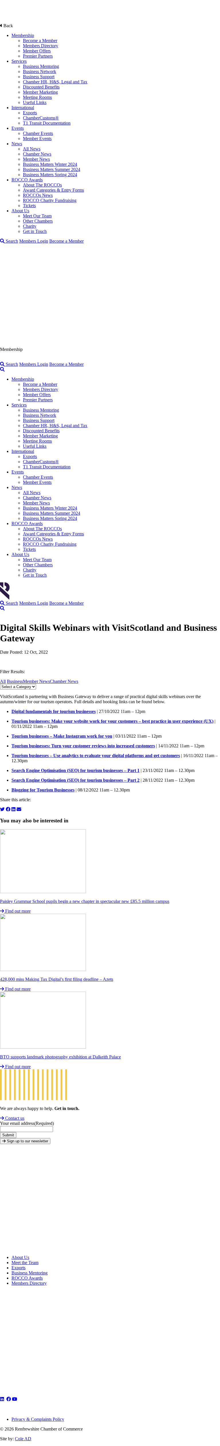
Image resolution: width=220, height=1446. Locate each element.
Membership (22, 35)
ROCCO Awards (27, 179)
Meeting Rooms (37, 97)
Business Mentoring (41, 66)
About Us (20, 210)
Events (17, 128)
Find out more (17, 911)
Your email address (27, 1123)
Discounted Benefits (41, 87)
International (22, 107)
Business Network (39, 71)
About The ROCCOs (42, 184)
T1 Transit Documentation (46, 123)
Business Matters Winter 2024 (50, 164)
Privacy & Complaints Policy (37, 1419)
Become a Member (40, 40)
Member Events (37, 138)
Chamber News (37, 154)
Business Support (38, 76)
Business (15, 681)
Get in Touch (35, 231)
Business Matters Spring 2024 (50, 174)
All (3, 681)
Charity (29, 226)
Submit (8, 1135)
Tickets (29, 205)
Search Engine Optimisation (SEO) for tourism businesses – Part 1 (75, 770)
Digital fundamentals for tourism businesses (53, 711)
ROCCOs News (38, 195)
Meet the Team (24, 1262)
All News (31, 148)
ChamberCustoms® (41, 117)
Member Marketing (40, 92)
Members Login (33, 241)
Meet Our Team (37, 215)
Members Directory (40, 45)
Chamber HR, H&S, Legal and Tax (55, 81)
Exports (30, 112)
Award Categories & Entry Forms (53, 190)
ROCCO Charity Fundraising (49, 200)
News (16, 143)
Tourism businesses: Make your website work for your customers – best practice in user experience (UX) (112, 721)
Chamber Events (38, 133)
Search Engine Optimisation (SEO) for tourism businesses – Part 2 (75, 780)
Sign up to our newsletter (27, 1141)
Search (11, 241)
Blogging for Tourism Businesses (42, 789)
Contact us (14, 1118)
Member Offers (37, 50)
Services (19, 61)
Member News (36, 159)
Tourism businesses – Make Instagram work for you (61, 736)
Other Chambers (38, 221)
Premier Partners (38, 56)
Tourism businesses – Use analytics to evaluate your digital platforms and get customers (95, 755)
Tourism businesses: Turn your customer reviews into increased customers (83, 745)
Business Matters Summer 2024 (51, 169)
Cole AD (23, 1438)
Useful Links (34, 102)
